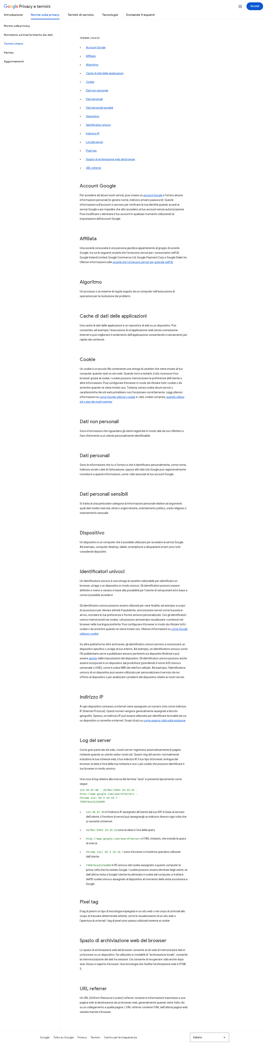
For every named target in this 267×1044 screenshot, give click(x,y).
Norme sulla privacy (45, 15)
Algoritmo (92, 64)
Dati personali (94, 99)
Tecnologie (110, 15)
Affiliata (91, 56)
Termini (95, 1037)
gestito (93, 658)
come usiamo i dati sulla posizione (164, 720)
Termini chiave (13, 43)
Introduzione (13, 15)
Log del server (94, 142)
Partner (9, 52)
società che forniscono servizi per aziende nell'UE (143, 262)
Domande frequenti (140, 15)
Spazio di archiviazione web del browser (110, 159)
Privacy (82, 1037)
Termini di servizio (81, 15)
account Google (152, 195)
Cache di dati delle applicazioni (105, 73)
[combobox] (209, 1037)
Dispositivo (92, 116)
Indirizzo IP (92, 133)
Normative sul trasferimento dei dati (28, 35)
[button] (240, 6)
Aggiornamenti (14, 61)
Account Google (96, 47)
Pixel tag (91, 150)
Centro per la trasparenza (120, 1037)
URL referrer (93, 167)
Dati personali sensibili (99, 107)
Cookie (90, 81)
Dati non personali (97, 90)
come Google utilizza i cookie (117, 397)
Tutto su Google (64, 1037)
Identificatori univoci (98, 124)
